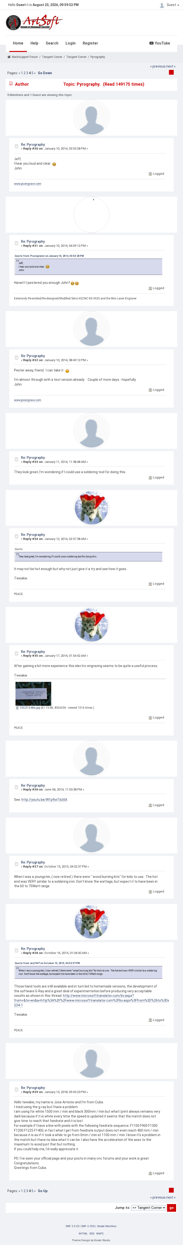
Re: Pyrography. (33, 144)
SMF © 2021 (88, 1226)
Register (90, 43)
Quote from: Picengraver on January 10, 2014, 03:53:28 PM (49, 256)
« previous (158, 66)
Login (71, 43)
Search (52, 43)
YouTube (162, 43)
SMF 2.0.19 (72, 1226)
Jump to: (122, 1208)
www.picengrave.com (27, 183)
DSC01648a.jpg (29, 707)
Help (34, 43)
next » (171, 66)
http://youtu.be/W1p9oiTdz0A (44, 800)
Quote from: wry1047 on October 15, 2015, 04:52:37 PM (47, 963)
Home (18, 43)
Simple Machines (107, 1226)
